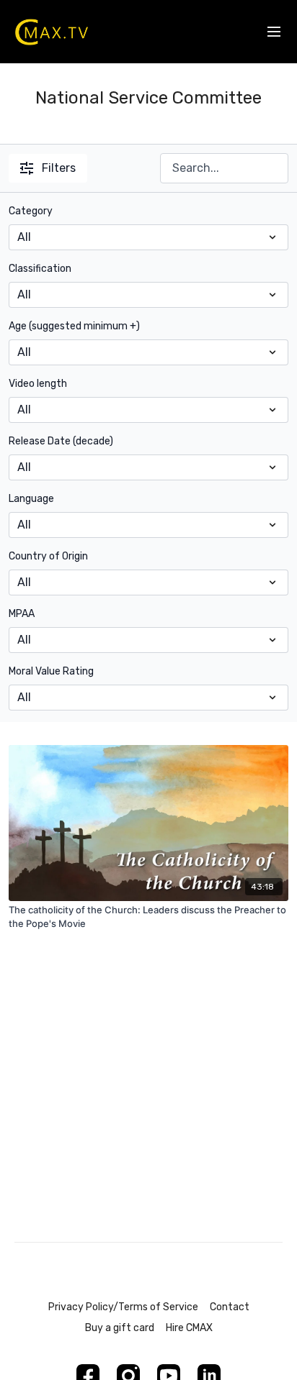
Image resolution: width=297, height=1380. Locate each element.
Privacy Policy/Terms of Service (123, 1307)
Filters (59, 168)
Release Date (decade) (61, 441)
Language (31, 499)
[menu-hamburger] (274, 32)
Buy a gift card (119, 1328)
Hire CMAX (189, 1328)
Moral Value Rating (51, 671)
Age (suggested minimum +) (74, 326)
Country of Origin (48, 556)
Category (31, 211)
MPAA (22, 614)
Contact (229, 1307)
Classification (40, 268)
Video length (38, 384)
